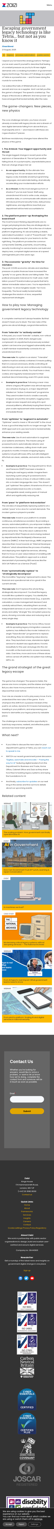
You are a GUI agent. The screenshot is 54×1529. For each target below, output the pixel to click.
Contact (27, 1224)
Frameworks (27, 1211)
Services (27, 1215)
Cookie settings (15, 1228)
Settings (34, 1524)
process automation (25, 55)
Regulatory (41, 1228)
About (27, 1208)
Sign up (27, 1270)
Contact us (27, 1194)
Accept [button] (9, 1524)
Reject (21, 1524)
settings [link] (38, 1519)
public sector (43, 55)
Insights (27, 1218)
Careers (27, 1221)
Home (27, 1205)
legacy (10, 55)
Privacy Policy (29, 1228)
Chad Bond (7, 46)
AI (4, 55)
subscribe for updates (26, 781)
